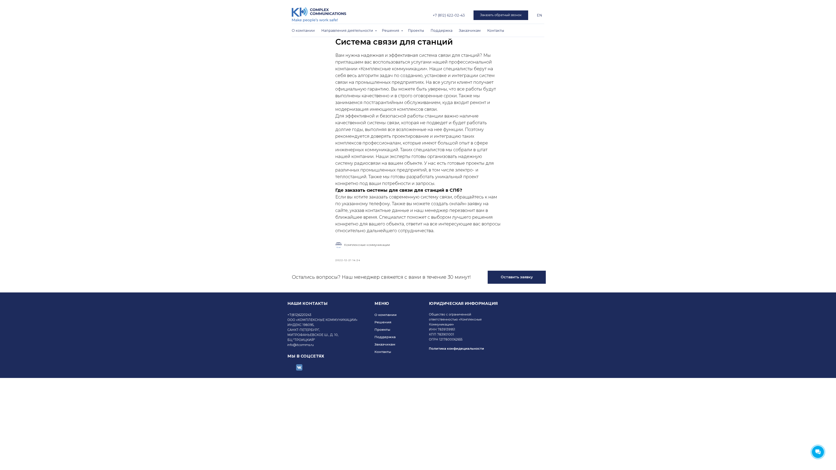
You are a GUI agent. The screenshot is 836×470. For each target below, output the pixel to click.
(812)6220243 (301, 315)
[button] (501, 15)
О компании (303, 31)
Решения (391, 31)
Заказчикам (470, 31)
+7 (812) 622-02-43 (449, 15)
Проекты (416, 31)
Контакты (495, 31)
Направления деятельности (347, 31)
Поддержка (441, 31)
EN (539, 15)
